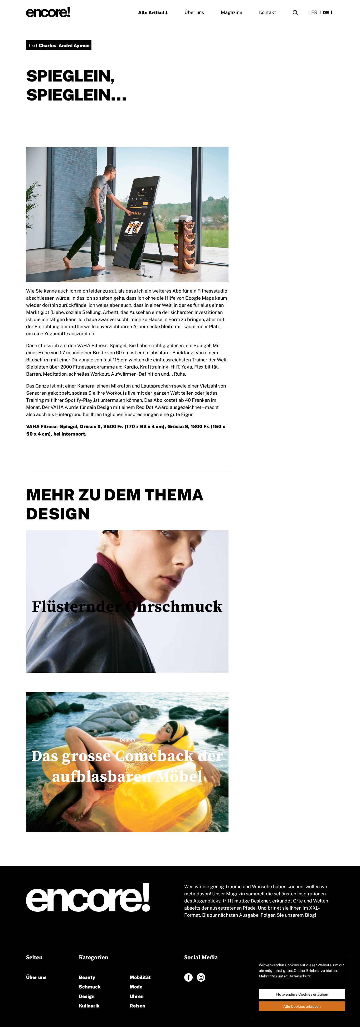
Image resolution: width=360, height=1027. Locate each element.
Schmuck (90, 986)
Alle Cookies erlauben (302, 1006)
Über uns (194, 12)
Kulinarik (89, 1005)
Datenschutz (300, 975)
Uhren (137, 995)
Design (87, 995)
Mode (136, 986)
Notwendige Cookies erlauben (302, 994)
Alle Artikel (151, 12)
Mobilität (140, 976)
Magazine (231, 12)
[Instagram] (201, 977)
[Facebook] (188, 977)
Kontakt (267, 12)
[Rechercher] (295, 13)
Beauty (87, 976)
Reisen (137, 1005)
